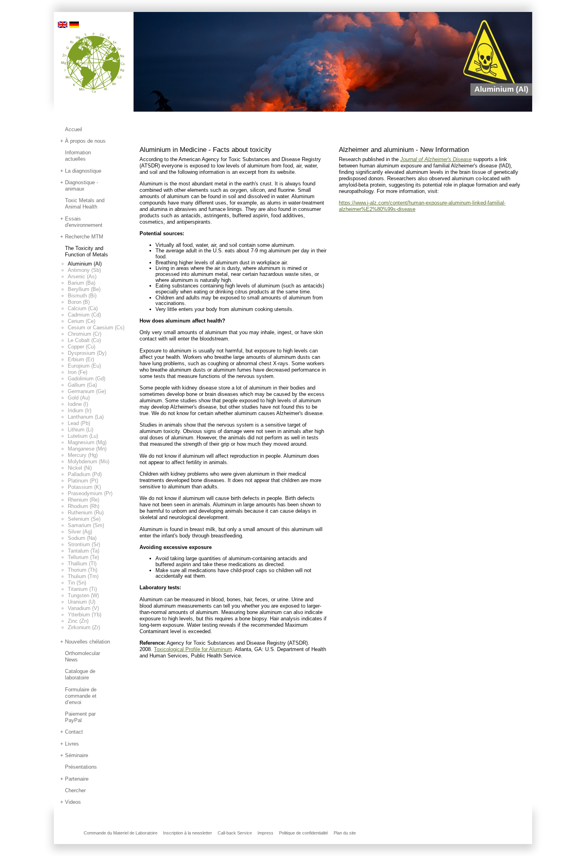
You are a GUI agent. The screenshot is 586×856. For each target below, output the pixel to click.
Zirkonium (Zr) (84, 627)
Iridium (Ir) (79, 410)
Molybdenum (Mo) (88, 461)
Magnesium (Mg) (87, 442)
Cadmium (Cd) (84, 315)
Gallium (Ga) (82, 385)
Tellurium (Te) (83, 557)
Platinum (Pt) (83, 481)
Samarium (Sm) (86, 525)
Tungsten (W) (83, 595)
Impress (265, 832)
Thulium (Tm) (83, 576)
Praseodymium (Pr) (90, 493)
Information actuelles (78, 156)
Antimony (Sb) (84, 270)
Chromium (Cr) (84, 334)
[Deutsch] (74, 24)
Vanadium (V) (83, 608)
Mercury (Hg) (83, 455)
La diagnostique (83, 171)
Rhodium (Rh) (83, 506)
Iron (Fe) (77, 372)
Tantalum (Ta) (83, 551)
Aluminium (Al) (85, 264)
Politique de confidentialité (303, 832)
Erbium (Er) (81, 359)
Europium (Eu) (84, 366)
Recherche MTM (84, 237)
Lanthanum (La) (86, 417)
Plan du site (345, 832)
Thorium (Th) (82, 570)
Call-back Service (235, 832)
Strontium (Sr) (84, 544)
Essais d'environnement (83, 222)
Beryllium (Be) (84, 289)
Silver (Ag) (80, 532)
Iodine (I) (78, 404)
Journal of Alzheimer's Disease (436, 159)
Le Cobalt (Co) (84, 340)
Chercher (75, 790)
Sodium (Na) (82, 538)
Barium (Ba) (81, 283)
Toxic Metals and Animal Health (84, 203)
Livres (72, 744)
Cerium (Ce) (81, 321)
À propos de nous (85, 141)
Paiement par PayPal (80, 717)
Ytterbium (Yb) (84, 615)
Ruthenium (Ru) (86, 513)
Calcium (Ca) (83, 308)
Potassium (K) (84, 487)
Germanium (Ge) (87, 391)
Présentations (81, 767)
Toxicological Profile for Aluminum (193, 649)
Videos (73, 802)
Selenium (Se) (84, 519)
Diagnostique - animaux (81, 185)
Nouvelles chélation (87, 642)
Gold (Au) (79, 398)
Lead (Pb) (79, 423)
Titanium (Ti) (82, 589)
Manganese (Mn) (87, 449)
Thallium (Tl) (82, 564)
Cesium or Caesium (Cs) (96, 328)
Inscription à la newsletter (187, 832)
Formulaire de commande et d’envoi (80, 696)
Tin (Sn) (77, 583)
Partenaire (76, 779)
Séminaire (76, 755)
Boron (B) (79, 302)
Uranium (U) (81, 602)
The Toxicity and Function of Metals (86, 251)
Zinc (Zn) (78, 621)
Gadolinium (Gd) (86, 379)
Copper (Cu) (81, 347)
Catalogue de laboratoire (80, 674)
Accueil (73, 129)
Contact (74, 732)
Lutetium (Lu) (83, 436)
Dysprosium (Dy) (87, 353)
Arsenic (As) (82, 276)
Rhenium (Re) (83, 500)
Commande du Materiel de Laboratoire (120, 832)
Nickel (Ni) (80, 468)
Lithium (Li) (80, 430)
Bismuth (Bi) (82, 296)
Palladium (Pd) (85, 474)
